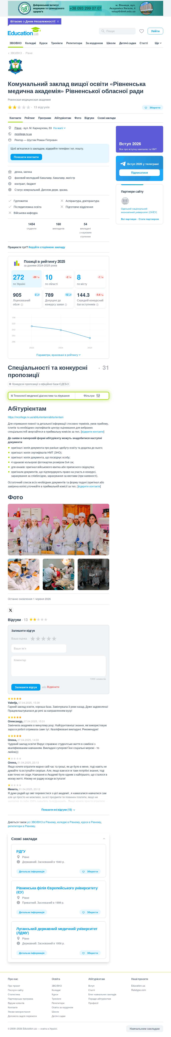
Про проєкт (14, 985)
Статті (91, 990)
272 (18, 277)
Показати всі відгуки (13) (56, 809)
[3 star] (43, 638)
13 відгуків (41, 107)
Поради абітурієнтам (99, 998)
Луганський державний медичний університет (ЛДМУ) (57, 930)
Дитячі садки (58, 1016)
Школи (55, 1011)
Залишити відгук (26, 687)
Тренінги (56, 998)
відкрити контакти (93, 431)
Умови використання (19, 1011)
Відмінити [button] (53, 687)
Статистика (14, 994)
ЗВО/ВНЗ (57, 985)
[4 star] (48, 638)
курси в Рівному (91, 822)
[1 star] (32, 638)
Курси (55, 994)
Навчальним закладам (145, 1029)
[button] (26, 279)
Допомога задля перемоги (22, 1016)
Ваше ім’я (20, 648)
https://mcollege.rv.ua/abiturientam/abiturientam (35, 417)
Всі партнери (128, 219)
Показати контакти (26, 157)
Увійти (155, 31)
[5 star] (54, 638)
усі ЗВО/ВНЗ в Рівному (41, 822)
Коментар (20, 660)
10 (48, 277)
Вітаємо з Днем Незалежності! (32, 21)
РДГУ (20, 851)
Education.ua (138, 985)
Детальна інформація (31, 871)
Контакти (13, 1007)
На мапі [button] (58, 128)
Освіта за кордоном (62, 1007)
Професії (93, 1003)
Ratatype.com (138, 990)
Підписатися (139, 172)
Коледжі (56, 990)
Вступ (91, 985)
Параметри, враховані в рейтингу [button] (57, 355)
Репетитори (58, 1003)
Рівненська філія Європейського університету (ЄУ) (57, 890)
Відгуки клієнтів (16, 1003)
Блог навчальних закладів (102, 994)
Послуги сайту (15, 990)
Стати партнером (149, 219)
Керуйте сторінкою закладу (47, 247)
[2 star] (38, 638)
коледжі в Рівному (68, 822)
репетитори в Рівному (21, 826)
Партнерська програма (20, 998)
